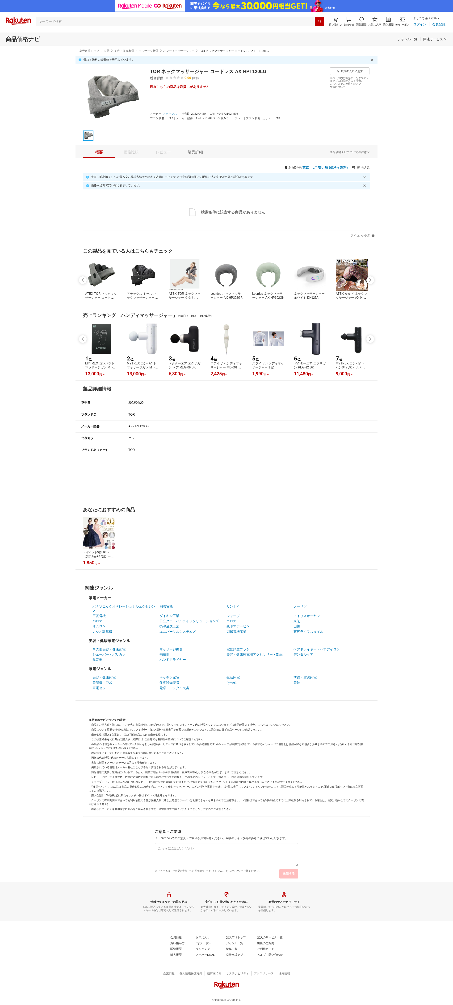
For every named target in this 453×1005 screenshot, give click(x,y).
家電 (106, 51)
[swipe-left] (83, 280)
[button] (349, 21)
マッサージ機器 (149, 51)
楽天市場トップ (89, 51)
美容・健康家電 (124, 51)
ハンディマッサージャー (178, 51)
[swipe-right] (370, 280)
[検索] (319, 21)
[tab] (99, 152)
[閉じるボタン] (373, 60)
